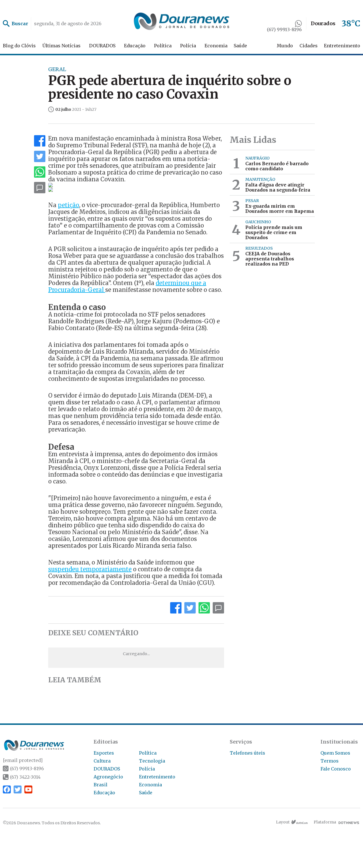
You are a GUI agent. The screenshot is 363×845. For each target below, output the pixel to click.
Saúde (240, 45)
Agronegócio (108, 777)
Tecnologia (152, 761)
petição (68, 205)
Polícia (188, 45)
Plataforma (325, 822)
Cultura (102, 761)
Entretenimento (342, 45)
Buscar (20, 23)
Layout (283, 822)
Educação (134, 45)
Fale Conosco (335, 769)
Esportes (104, 753)
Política (163, 45)
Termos (329, 761)
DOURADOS (102, 45)
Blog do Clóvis (19, 45)
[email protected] (23, 760)
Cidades (308, 45)
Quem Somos (335, 753)
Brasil (100, 784)
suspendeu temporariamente (90, 569)
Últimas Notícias (61, 45)
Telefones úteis (247, 753)
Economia (215, 45)
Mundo (285, 45)
